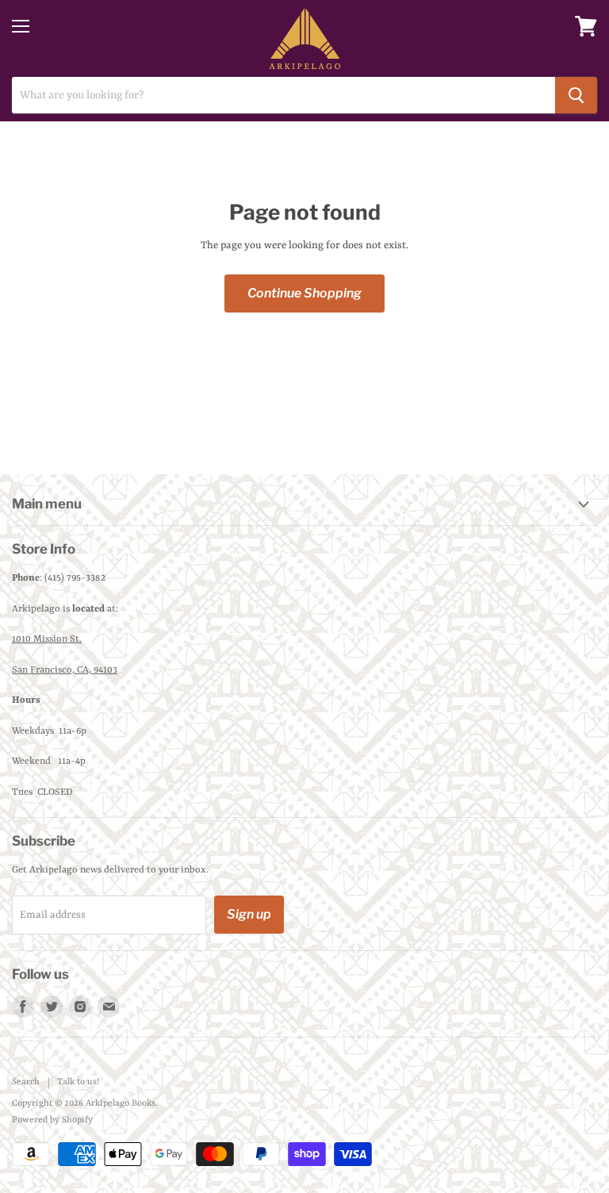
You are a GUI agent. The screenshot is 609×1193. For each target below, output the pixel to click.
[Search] (576, 95)
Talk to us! (78, 1082)
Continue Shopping (304, 293)
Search (26, 1082)
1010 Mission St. (47, 639)
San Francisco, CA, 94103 (64, 670)
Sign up (249, 914)
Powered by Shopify (52, 1120)
